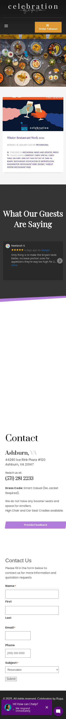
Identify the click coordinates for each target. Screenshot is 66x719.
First (8, 601)
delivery (17, 158)
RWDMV (41, 164)
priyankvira (42, 144)
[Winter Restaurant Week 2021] (33, 114)
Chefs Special (41, 155)
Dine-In (48, 158)
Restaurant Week (28, 164)
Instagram (28, 152)
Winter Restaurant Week (19, 167)
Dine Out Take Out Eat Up (32, 158)
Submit (11, 678)
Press (56, 152)
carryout (29, 155)
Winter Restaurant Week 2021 (25, 137)
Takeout (49, 164)
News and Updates (43, 152)
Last (8, 618)
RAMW (10, 161)
